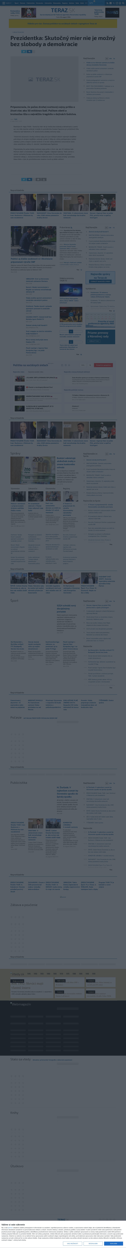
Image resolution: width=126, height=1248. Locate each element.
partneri (10, 1227)
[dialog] (63, 1234)
